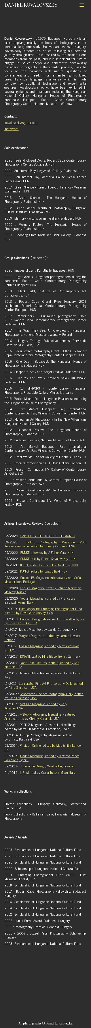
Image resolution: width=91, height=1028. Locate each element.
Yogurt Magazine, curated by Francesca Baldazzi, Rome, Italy (39, 600)
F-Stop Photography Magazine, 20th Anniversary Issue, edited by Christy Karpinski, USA (45, 544)
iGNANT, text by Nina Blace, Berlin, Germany (50, 656)
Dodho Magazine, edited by (42, 757)
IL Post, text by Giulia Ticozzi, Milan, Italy (48, 772)
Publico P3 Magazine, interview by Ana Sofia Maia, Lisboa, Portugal (42, 579)
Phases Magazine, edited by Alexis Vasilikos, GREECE (42, 648)
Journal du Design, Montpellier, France (47, 766)
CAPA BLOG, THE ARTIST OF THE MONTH (47, 535)
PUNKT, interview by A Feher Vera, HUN (47, 552)
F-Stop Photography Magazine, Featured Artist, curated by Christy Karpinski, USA (40, 716)
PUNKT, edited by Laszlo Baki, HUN (43, 571)
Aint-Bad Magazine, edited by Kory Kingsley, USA (35, 706)
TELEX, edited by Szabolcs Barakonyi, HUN (49, 565)
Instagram (11, 128)
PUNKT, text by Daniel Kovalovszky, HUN (48, 558)
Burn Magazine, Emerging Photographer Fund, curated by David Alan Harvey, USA (43, 610)
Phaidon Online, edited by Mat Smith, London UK (43, 747)
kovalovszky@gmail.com (21, 122)
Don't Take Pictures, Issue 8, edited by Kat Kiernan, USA (41, 664)
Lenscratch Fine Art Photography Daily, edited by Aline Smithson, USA (43, 685)
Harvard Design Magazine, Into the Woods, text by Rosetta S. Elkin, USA (44, 621)
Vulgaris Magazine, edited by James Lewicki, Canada (42, 637)
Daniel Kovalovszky (30, 4)
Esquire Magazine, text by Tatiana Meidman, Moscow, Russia (43, 590)
